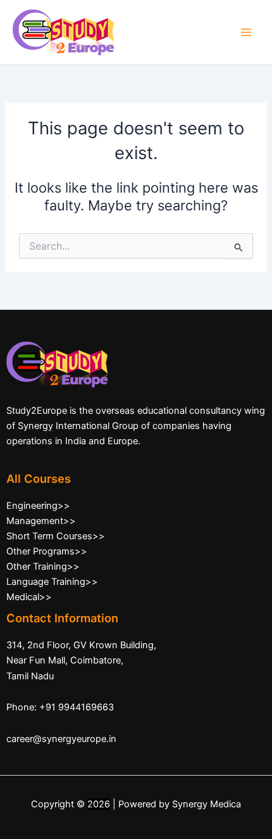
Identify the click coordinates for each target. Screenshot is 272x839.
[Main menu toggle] (246, 32)
